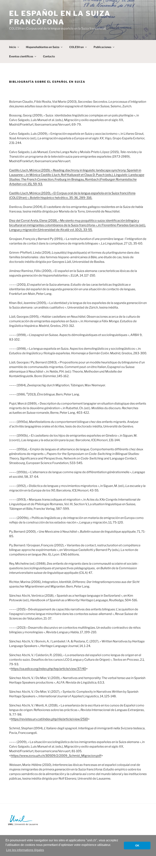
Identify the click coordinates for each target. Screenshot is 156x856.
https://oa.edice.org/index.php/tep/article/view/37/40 (48, 669)
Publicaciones (102, 47)
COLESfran (76, 47)
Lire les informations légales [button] (25, 850)
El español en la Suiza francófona (59, 17)
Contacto (49, 56)
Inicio (12, 47)
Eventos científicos (21, 56)
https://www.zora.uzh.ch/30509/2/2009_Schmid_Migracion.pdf (56, 755)
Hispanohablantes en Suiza (42, 47)
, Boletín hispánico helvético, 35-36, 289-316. (60, 198)
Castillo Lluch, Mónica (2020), (30, 193)
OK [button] (137, 845)
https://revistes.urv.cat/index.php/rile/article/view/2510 (49, 719)
